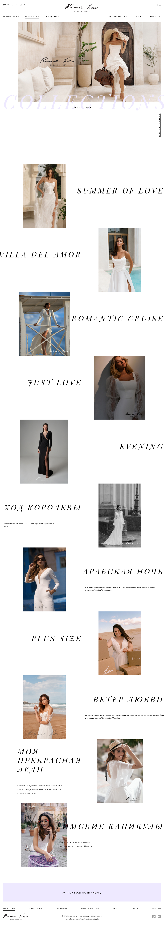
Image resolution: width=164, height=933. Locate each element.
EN (13, 5)
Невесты (155, 16)
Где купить (52, 16)
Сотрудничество (116, 16)
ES (21, 5)
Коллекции (32, 16)
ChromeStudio (93, 919)
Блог (138, 16)
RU (4, 5)
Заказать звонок (159, 125)
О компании (11, 16)
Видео (116, 908)
